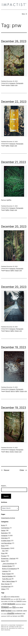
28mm (7, 451)
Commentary (5, 528)
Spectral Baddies (7, 576)
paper (10, 607)
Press (3, 553)
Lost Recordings (6, 543)
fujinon (2, 601)
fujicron (8, 270)
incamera (24, 601)
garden (6, 601)
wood (19, 616)
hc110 (9, 601)
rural (2, 613)
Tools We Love (6, 579)
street (23, 613)
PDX (14, 607)
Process (3, 556)
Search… (4, 486)
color (17, 599)
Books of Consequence (9, 568)
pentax (17, 607)
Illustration (4, 533)
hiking (15, 601)
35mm (2, 596)
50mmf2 (8, 391)
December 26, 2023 (13, 41)
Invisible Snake (5, 540)
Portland (8, 610)
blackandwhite (5, 599)
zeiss (22, 616)
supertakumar (3, 616)
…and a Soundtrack (8, 563)
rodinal (25, 610)
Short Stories (5, 584)
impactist (19, 601)
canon (12, 599)
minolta (8, 85)
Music (3, 546)
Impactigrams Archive (8, 518)
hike (12, 601)
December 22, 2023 (13, 101)
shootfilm (10, 613)
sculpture (5, 613)
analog (12, 596)
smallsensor (18, 613)
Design (3, 530)
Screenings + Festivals (8, 558)
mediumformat (18, 604)
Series (3, 561)
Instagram (12, 83)
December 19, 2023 (13, 347)
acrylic (8, 596)
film (20, 599)
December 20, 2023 (13, 226)
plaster (21, 607)
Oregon (12, 85)
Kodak (5, 604)
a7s (5, 596)
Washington (14, 616)
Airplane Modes (7, 566)
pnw (16, 85)
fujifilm (7, 145)
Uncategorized (5, 586)
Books (3, 525)
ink (1, 604)
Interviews (4, 538)
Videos (3, 589)
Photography (19, 83)
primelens (14, 610)
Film (3, 551)
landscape (11, 604)
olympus (24, 604)
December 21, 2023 (13, 162)
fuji (21, 599)
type (11, 616)
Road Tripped (6, 574)
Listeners (5, 571)
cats (14, 599)
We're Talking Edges (8, 581)
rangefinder (19, 610)
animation (16, 596)
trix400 (8, 616)
